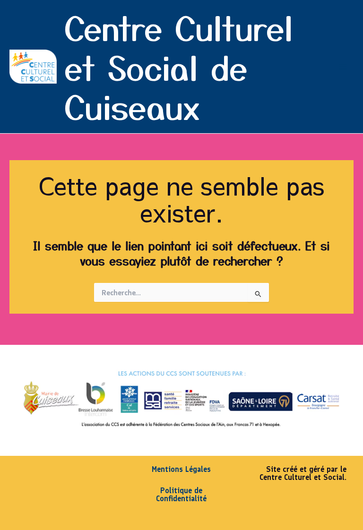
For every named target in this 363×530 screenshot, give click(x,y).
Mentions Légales (181, 469)
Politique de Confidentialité (181, 494)
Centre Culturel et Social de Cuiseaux (179, 66)
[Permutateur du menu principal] (343, 66)
